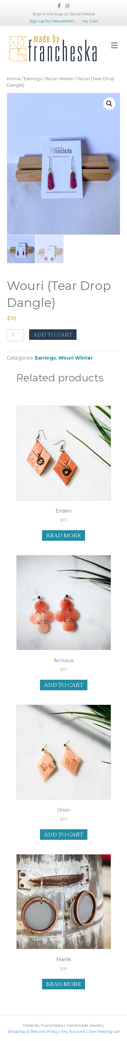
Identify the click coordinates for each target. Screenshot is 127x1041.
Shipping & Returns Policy (33, 1031)
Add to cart (52, 334)
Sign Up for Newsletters (52, 20)
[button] (109, 104)
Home (14, 78)
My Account (73, 1031)
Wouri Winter (59, 78)
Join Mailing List (104, 1031)
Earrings (33, 78)
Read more (63, 535)
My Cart (90, 20)
